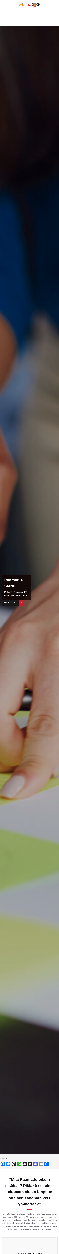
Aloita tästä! (9, 603)
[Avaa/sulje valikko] (29, 19)
